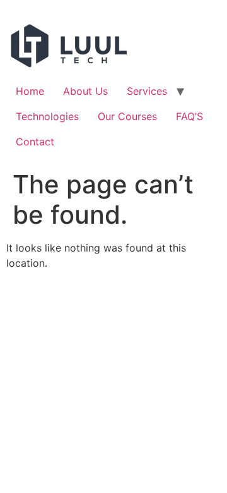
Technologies (47, 116)
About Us (85, 91)
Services (147, 91)
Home (30, 91)
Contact (35, 141)
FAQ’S (189, 116)
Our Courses (127, 116)
